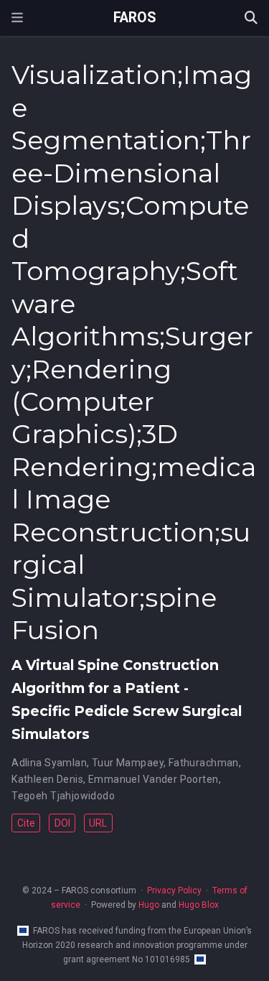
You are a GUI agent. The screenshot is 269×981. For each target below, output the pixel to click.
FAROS (134, 17)
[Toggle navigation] (17, 18)
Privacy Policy (174, 890)
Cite (26, 823)
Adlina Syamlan (49, 762)
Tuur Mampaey (128, 762)
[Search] (251, 18)
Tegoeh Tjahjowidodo (63, 795)
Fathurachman (204, 762)
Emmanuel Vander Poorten (153, 779)
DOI (62, 823)
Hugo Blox (199, 905)
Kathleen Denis (47, 779)
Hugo (148, 905)
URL (98, 823)
